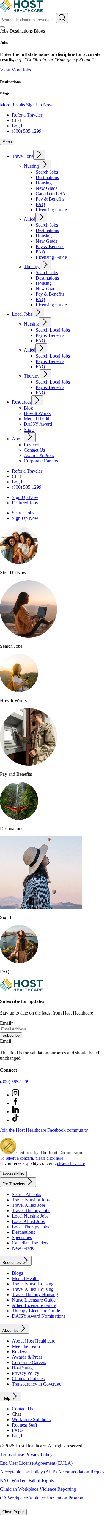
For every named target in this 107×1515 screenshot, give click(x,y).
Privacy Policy (39, 1454)
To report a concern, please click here (31, 1158)
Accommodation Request (82, 1471)
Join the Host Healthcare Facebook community (44, 1130)
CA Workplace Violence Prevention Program (42, 1497)
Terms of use (12, 1454)
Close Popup (13, 1512)
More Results (12, 104)
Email (6, 1023)
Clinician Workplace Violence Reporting (38, 1489)
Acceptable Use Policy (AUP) (28, 1471)
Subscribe (11, 1035)
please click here (71, 1163)
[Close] (2, 27)
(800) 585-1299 (14, 1081)
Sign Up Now (39, 104)
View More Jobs (15, 69)
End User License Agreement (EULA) (36, 1463)
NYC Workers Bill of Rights (27, 1480)
